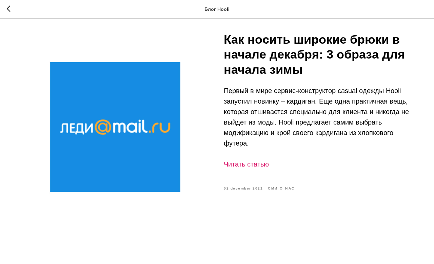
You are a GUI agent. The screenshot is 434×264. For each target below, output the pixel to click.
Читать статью (246, 164)
